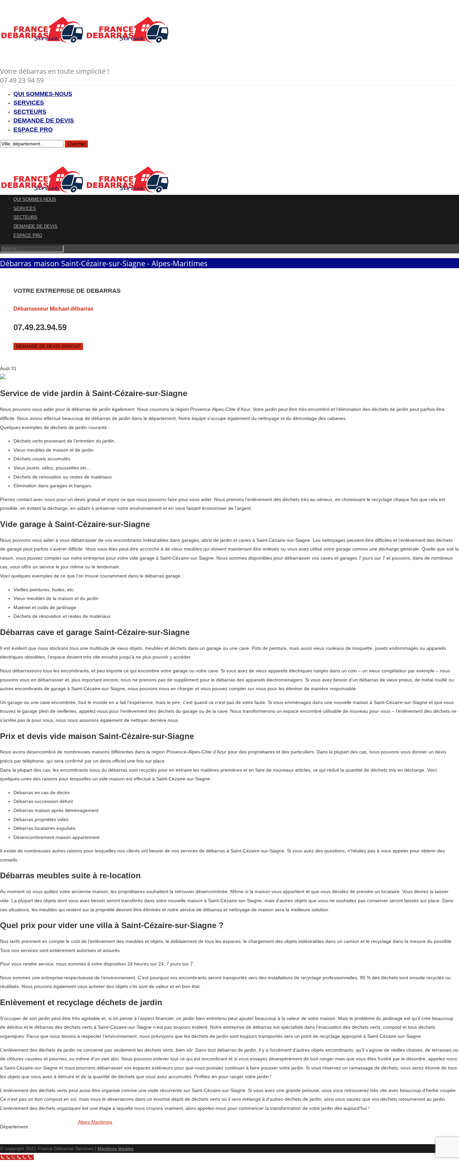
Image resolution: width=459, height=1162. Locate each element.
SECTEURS (29, 111)
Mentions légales (115, 1148)
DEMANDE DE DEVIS (43, 120)
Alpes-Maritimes (95, 1122)
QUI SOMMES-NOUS (42, 94)
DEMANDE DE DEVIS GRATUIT (48, 346)
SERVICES (28, 102)
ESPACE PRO (33, 129)
